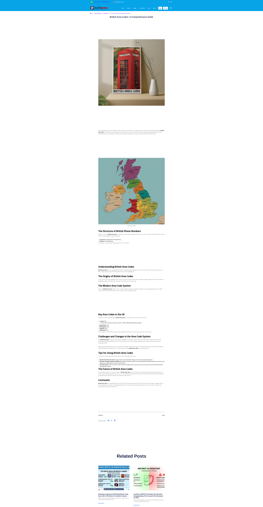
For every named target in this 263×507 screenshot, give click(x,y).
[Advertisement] (131, 120)
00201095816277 (106, 2)
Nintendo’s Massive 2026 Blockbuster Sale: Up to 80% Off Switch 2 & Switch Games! (113, 495)
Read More (101, 503)
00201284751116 (97, 2)
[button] (169, 2)
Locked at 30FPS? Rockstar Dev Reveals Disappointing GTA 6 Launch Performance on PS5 (148, 496)
